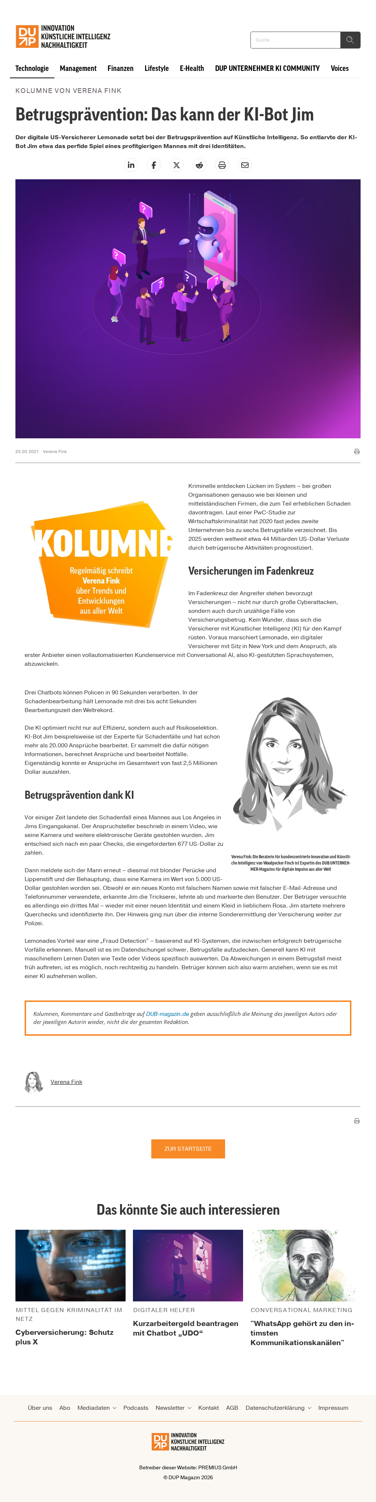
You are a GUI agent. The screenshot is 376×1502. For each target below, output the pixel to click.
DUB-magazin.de (167, 1014)
